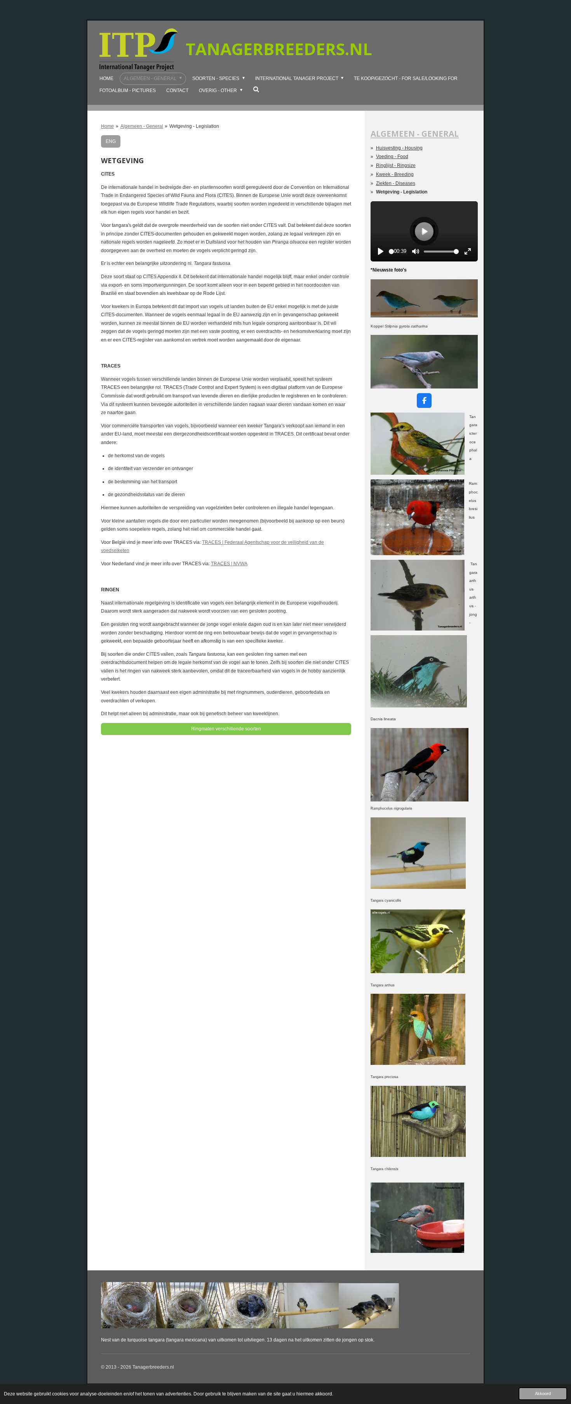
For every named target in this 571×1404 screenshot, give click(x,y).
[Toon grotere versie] (418, 444)
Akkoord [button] (543, 1393)
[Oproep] (418, 1155)
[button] (471, 342)
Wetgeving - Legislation (194, 126)
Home (107, 126)
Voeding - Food (392, 156)
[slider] (391, 251)
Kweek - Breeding (395, 174)
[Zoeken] (256, 89)
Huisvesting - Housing (399, 148)
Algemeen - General (141, 126)
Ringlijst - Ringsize (396, 165)
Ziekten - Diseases (395, 183)
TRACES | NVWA (229, 563)
